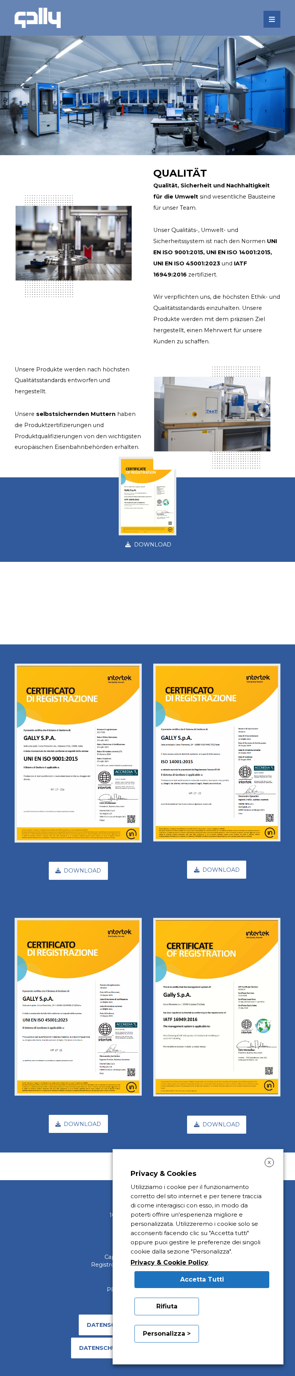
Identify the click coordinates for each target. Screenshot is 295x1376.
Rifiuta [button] (166, 1306)
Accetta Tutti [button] (202, 1279)
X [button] (269, 1162)
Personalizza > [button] (167, 1333)
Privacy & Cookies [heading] (163, 1173)
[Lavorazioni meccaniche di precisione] (38, 18)
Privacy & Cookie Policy (169, 1262)
